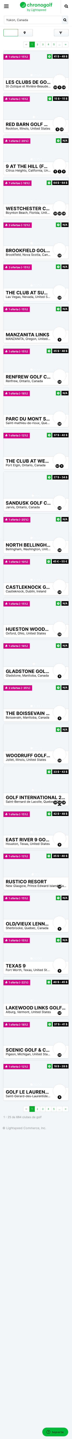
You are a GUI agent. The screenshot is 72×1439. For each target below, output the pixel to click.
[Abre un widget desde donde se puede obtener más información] (55, 1432)
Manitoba (29, 675)
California (35, 170)
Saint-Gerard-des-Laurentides (27, 1096)
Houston (12, 844)
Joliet (10, 759)
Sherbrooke (14, 928)
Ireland (41, 591)
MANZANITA (15, 339)
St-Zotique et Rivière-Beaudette (29, 86)
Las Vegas (13, 297)
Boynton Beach (17, 213)
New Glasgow (16, 886)
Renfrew (11, 381)
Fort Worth (14, 970)
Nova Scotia (31, 254)
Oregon (31, 339)
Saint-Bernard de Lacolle (24, 801)
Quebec (46, 423)
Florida (34, 213)
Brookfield (13, 254)
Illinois (24, 128)
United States (40, 128)
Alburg (10, 1012)
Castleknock (15, 591)
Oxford (11, 633)
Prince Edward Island (42, 886)
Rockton (12, 128)
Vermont (23, 1012)
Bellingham (14, 549)
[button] (10, 64)
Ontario (24, 381)
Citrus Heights (16, 170)
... (59, 44)
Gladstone (13, 675)
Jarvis (10, 507)
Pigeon (11, 1054)
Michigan (24, 1054)
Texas (24, 844)
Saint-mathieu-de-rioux (23, 423)
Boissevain (13, 717)
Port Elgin (13, 465)
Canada (47, 254)
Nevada (27, 297)
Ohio (21, 633)
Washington (31, 549)
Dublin (30, 591)
